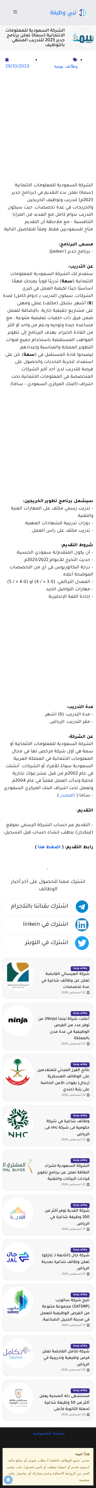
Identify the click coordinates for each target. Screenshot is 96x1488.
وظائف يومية (66, 66)
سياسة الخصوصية (48, 1432)
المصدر (67, 795)
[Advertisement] (48, 126)
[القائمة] (15, 12)
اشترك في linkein (45, 925)
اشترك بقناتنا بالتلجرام (39, 907)
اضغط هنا (49, 847)
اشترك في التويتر (46, 943)
